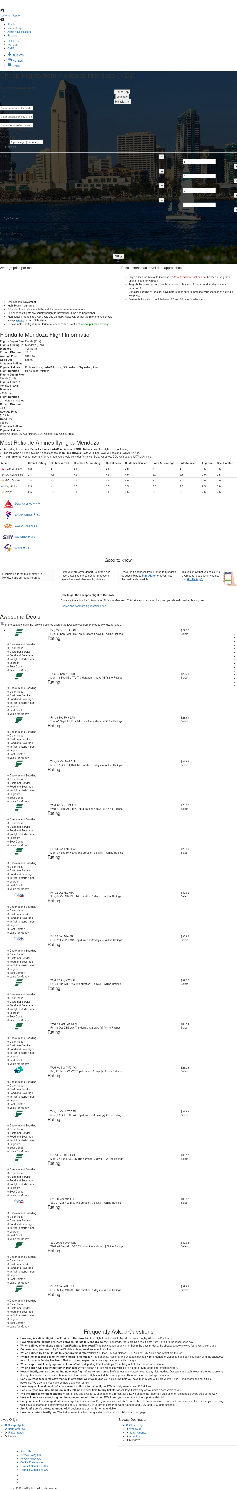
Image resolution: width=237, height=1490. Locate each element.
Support (12, 35)
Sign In (11, 24)
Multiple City (122, 101)
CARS (10, 48)
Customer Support (10, 15)
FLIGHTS (13, 41)
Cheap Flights (15, 1425)
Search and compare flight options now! (84, 606)
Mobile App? (195, 579)
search (20, 320)
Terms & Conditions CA (34, 1469)
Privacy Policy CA (30, 1458)
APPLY (118, 256)
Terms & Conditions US (34, 1466)
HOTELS (12, 44)
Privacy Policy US (30, 1455)
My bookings (14, 28)
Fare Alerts (149, 575)
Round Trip (122, 92)
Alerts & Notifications (19, 32)
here (114, 1412)
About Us (25, 1451)
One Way (122, 96)
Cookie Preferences (32, 1462)
